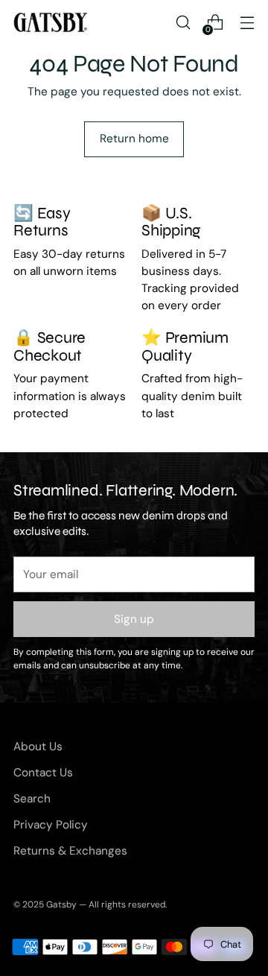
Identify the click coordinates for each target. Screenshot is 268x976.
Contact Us (43, 772)
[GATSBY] (50, 23)
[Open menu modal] (247, 22)
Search (32, 798)
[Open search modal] (183, 22)
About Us (38, 746)
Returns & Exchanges (70, 850)
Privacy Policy (50, 824)
